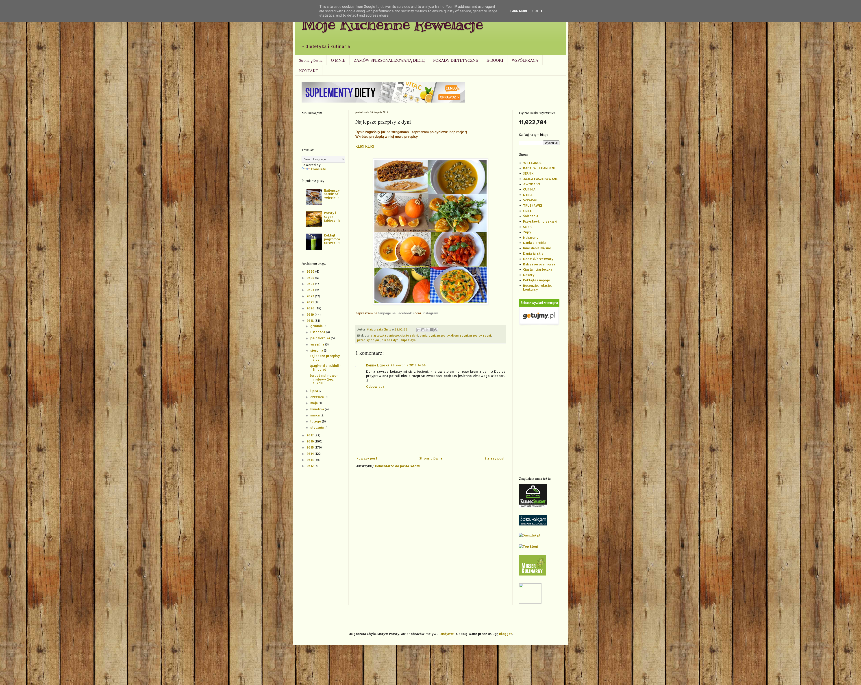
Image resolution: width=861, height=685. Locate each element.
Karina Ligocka (377, 365)
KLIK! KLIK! (364, 146)
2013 (311, 460)
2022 (311, 296)
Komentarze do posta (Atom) (397, 466)
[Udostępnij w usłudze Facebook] (431, 330)
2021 (311, 302)
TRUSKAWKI (532, 205)
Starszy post (494, 458)
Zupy (527, 232)
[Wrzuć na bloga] (423, 330)
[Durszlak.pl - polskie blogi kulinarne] (529, 535)
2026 (311, 271)
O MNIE (338, 60)
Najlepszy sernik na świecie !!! (332, 194)
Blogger (505, 634)
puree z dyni (390, 340)
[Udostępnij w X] (427, 330)
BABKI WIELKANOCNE (539, 168)
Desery (529, 275)
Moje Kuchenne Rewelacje (392, 24)
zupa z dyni (409, 340)
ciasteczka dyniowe (385, 335)
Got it (537, 11)
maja (314, 403)
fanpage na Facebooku (396, 313)
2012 (311, 466)
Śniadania (530, 216)
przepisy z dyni (480, 335)
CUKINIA (529, 189)
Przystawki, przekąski (540, 221)
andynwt (447, 634)
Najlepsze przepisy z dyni (324, 357)
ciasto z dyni (409, 335)
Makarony (530, 237)
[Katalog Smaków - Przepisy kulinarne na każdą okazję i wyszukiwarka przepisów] (533, 506)
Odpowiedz (375, 386)
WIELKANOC (532, 163)
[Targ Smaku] (530, 602)
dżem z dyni (459, 335)
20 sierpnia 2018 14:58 (408, 365)
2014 (311, 453)
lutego (316, 421)
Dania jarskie (533, 253)
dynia (423, 335)
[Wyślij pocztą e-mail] (418, 330)
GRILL (527, 211)
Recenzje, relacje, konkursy (537, 287)
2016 (311, 441)
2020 (311, 308)
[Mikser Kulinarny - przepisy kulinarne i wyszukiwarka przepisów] (532, 574)
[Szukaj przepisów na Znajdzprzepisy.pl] (528, 546)
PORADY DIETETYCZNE (455, 60)
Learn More (518, 11)
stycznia (317, 427)
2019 (311, 314)
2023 (311, 290)
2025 (311, 278)
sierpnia (317, 350)
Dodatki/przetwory (538, 259)
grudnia (317, 326)
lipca (314, 391)
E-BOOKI (495, 60)
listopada (318, 332)
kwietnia (317, 409)
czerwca (317, 397)
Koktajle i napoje (536, 280)
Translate (318, 169)
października (320, 338)
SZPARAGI (530, 200)
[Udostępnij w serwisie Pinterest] (435, 330)
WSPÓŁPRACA (525, 60)
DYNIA (528, 195)
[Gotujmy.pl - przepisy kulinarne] (539, 324)
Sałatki (528, 227)
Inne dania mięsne (537, 248)
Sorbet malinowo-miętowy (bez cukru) (323, 379)
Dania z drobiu (534, 243)
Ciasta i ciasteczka (537, 269)
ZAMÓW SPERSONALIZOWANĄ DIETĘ (389, 60)
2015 (311, 447)
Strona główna (310, 60)
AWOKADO (531, 184)
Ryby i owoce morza (539, 264)
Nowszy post (367, 458)
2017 (311, 435)
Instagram (430, 313)
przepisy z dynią (368, 340)
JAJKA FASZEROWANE (540, 179)
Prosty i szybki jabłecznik (332, 216)
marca (315, 415)
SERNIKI (529, 173)
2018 (311, 320)
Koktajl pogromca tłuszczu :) (332, 239)
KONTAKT (308, 70)
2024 (311, 284)
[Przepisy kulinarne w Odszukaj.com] (533, 524)
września (317, 344)
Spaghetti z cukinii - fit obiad (325, 367)
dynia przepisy (439, 335)
